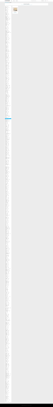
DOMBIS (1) (6, 107)
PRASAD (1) (7, 303)
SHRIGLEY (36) (7, 340)
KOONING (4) (7, 193)
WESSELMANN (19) (7, 384)
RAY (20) (6, 311)
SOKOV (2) (6, 345)
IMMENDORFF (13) (7, 167)
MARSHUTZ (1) (7, 231)
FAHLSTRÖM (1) (7, 118)
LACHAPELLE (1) (7, 200)
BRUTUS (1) (6, 58)
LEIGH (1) (6, 210)
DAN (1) (6, 93)
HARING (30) (6, 153)
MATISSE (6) (6, 234)
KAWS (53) (6, 184)
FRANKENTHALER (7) (7, 130)
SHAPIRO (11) (6, 338)
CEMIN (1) (6, 70)
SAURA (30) (6, 331)
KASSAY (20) (6, 181)
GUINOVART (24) (7, 150)
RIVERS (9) (6, 318)
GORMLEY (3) (7, 144)
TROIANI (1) (6, 366)
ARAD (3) (6, 21)
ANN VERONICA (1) (7, 18)
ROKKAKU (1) (7, 322)
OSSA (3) (6, 279)
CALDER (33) (7, 63)
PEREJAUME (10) (6, 289)
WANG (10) (7, 381)
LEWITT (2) (6, 214)
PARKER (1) (6, 285)
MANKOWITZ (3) (7, 227)
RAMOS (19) (6, 309)
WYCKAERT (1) (7, 392)
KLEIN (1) (6, 190)
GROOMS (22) (6, 148)
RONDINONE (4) (7, 323)
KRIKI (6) (6, 196)
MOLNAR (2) (6, 246)
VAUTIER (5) (7, 378)
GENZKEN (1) (6, 136)
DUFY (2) (6, 110)
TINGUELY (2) (6, 360)
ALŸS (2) (6, 15)
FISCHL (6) (6, 122)
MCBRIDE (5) (6, 237)
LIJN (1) (6, 216)
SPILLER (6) (6, 348)
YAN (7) (6, 395)
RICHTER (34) (7, 314)
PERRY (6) (6, 291)
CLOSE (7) (6, 82)
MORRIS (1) (6, 251)
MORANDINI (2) (7, 248)
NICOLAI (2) (7, 268)
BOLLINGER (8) (7, 49)
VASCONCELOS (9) (7, 377)
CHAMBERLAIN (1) (7, 73)
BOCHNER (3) (6, 47)
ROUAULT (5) (7, 325)
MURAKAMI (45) (7, 260)
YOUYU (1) (6, 397)
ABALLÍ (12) (6, 6)
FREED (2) (6, 131)
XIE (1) (6, 394)
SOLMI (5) (6, 346)
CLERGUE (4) (6, 81)
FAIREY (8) (6, 119)
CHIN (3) (6, 76)
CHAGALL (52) (7, 72)
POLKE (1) (6, 299)
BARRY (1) (6, 36)
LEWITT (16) (6, 213)
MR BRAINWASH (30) (7, 253)
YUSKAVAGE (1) (7, 398)
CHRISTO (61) (7, 79)
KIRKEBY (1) (6, 188)
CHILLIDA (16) (7, 75)
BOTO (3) (6, 52)
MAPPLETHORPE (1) (7, 228)
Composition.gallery (7, 2)
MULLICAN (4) (6, 256)
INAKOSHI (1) (7, 168)
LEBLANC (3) (6, 208)
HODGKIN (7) (7, 161)
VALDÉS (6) (6, 372)
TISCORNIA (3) (6, 361)
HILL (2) (6, 159)
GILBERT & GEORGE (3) (7, 139)
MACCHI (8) (6, 222)
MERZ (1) (6, 239)
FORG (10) (6, 127)
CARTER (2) (6, 67)
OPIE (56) (6, 277)
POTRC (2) (6, 302)
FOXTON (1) (6, 128)
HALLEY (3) (6, 151)
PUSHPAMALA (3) (7, 305)
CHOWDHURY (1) (7, 78)
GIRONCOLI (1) (7, 141)
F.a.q (31, 405)
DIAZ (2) (6, 102)
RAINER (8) (6, 308)
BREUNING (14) (7, 56)
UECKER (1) (7, 371)
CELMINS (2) (6, 69)
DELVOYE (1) (6, 99)
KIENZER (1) (7, 187)
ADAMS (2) (6, 9)
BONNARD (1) (7, 50)
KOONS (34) (6, 194)
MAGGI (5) (6, 225)
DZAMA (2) (6, 112)
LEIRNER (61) (7, 211)
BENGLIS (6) (6, 41)
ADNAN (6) (6, 10)
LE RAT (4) (6, 207)
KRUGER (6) (6, 197)
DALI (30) (6, 92)
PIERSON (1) (6, 295)
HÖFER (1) (6, 162)
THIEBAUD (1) (7, 358)
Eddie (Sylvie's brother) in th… (15, 12)
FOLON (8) (7, 125)
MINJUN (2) (6, 243)
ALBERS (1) (6, 12)
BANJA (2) (6, 33)
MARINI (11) (6, 230)
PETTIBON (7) (7, 292)
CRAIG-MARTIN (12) (7, 87)
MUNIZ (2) (6, 257)
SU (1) (6, 352)
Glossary (30, 405)
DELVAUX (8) (6, 98)
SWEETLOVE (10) (7, 355)
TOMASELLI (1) (7, 363)
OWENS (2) (6, 280)
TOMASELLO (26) (7, 364)
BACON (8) (6, 27)
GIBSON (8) (6, 138)
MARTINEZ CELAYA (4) (7, 233)
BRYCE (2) (6, 59)
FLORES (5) (7, 124)
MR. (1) (5, 254)
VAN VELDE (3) (7, 374)
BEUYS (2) (6, 43)
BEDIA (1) (6, 40)
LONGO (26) (6, 220)
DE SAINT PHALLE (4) (7, 96)
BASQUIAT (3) (7, 38)
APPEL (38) (6, 20)
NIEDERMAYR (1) (7, 269)
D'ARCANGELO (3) (7, 90)
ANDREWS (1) (7, 17)
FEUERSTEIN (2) (7, 121)
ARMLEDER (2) (6, 24)
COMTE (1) (6, 84)
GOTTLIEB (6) (7, 145)
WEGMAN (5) (7, 383)
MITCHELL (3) (6, 245)
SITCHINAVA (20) (7, 343)
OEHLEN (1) (6, 274)
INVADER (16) (6, 170)
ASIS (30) (6, 26)
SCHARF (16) (6, 332)
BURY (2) (6, 61)
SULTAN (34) (6, 354)
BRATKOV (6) (7, 55)
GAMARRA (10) (7, 135)
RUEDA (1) (6, 326)
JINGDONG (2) (7, 173)
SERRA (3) (6, 337)
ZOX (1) (6, 400)
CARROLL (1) (7, 66)
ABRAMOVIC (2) (7, 7)
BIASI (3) (6, 44)
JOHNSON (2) (7, 176)
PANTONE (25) (7, 282)
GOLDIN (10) (6, 142)
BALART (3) (6, 30)
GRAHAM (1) (6, 147)
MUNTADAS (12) (7, 259)
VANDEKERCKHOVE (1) (7, 375)
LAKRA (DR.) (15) (6, 202)
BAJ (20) (6, 29)
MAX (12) (6, 236)
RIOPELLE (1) (7, 317)
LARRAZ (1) (6, 204)
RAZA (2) (6, 312)
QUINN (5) (6, 306)
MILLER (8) (6, 242)
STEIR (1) (6, 349)
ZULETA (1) (7, 401)
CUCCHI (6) (6, 89)
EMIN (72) (6, 113)
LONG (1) (6, 219)
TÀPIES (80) (6, 357)
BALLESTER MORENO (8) (8, 32)
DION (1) (6, 104)
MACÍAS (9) (6, 223)
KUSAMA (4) (6, 199)
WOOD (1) (6, 389)
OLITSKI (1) (6, 276)
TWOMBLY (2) (6, 369)
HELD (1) (6, 156)
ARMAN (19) (7, 23)
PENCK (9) (6, 288)
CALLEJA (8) (6, 64)
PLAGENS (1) (6, 297)
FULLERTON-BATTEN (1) (7, 133)
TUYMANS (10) (6, 368)
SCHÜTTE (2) (7, 335)
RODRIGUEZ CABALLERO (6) (8, 320)
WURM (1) (6, 391)
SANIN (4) (6, 329)
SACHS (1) (6, 328)
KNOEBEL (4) (6, 191)
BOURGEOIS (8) (7, 53)
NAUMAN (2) (6, 263)
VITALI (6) (6, 380)
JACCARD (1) (7, 171)
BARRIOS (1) (6, 35)
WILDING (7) (6, 387)
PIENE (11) (6, 294)
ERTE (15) (7, 116)
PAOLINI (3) (6, 283)
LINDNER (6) (6, 217)
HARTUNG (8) (6, 154)
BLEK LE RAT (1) (6, 46)
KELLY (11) (6, 185)
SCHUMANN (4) (7, 334)
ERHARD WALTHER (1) (7, 115)
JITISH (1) (6, 174)
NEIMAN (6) (6, 266)
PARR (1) (6, 286)
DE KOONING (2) (7, 95)
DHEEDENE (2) (7, 101)
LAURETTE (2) (7, 205)
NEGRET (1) (6, 265)
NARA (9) (6, 262)
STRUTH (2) (7, 351)
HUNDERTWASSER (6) (8, 165)
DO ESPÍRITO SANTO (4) (7, 105)
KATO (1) (6, 182)
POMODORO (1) (7, 300)
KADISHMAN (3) (7, 179)
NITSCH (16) (7, 271)
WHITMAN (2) (7, 386)
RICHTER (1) (6, 315)
